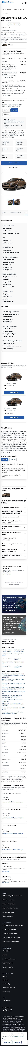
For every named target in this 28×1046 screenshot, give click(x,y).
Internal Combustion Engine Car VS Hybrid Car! (13, 692)
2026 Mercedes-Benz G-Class (11, 793)
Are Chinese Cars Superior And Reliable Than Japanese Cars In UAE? (12, 712)
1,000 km (6, 110)
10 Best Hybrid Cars (8, 916)
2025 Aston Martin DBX (9, 841)
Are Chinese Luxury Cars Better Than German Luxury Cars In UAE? (12, 696)
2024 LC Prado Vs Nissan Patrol (11, 942)
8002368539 (5, 871)
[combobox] (14, 45)
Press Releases (6, 1000)
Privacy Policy (6, 984)
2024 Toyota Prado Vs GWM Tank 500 (13, 925)
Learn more (16, 1036)
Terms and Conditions (9, 987)
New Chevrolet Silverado (18, 666)
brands (9, 9)
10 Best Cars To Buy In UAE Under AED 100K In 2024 (13, 708)
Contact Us (6, 980)
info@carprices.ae (8, 1008)
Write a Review (7, 574)
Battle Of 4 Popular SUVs (9, 929)
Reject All (17, 1042)
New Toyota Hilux (18, 654)
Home (2, 9)
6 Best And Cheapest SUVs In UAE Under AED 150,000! (12, 704)
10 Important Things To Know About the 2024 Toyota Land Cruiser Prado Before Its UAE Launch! (13, 675)
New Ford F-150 (6, 666)
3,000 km (6, 114)
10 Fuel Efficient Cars (8, 912)
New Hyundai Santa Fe (7, 662)
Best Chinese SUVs (8, 967)
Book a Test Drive (14, 167)
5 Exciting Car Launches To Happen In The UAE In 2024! (13, 684)
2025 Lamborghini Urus (9, 825)
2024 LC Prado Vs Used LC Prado (11, 937)
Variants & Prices (15, 213)
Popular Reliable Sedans (9, 959)
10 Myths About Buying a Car (10, 908)
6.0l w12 (5, 13)
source (18, 106)
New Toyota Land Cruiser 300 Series (19, 650)
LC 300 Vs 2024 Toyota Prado (11, 933)
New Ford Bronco (18, 662)
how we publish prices (14, 37)
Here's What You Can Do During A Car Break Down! (12, 700)
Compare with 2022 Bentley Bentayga (12, 802)
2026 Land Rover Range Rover (11, 809)
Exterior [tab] (4, 459)
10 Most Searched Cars (9, 900)
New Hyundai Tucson (17, 658)
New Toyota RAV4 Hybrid (7, 654)
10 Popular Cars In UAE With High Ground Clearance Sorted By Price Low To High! (13, 688)
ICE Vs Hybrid (6, 951)
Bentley (15, 9)
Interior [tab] (13, 459)
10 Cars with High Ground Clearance (12, 896)
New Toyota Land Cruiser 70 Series (7, 650)
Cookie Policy (6, 991)
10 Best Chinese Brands (9, 904)
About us (5, 976)
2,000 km (14, 110)
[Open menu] (25, 3)
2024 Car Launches (8, 963)
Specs (4, 213)
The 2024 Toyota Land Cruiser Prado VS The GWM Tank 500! (13, 680)
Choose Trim (5, 42)
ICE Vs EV (5, 955)
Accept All (7, 1042)
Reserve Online (14, 163)
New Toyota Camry (7, 658)
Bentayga (22, 9)
